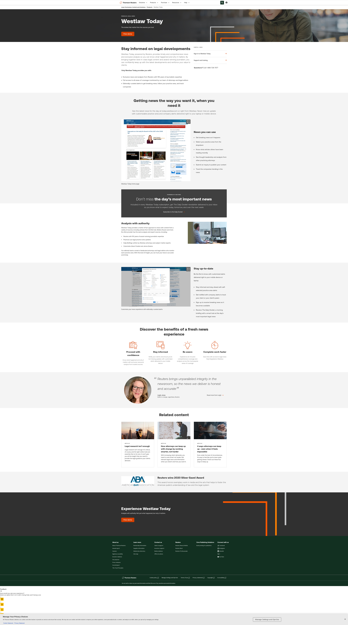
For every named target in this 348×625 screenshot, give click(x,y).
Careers (114, 551)
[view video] (207, 233)
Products (153, 2)
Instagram (222, 548)
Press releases (116, 562)
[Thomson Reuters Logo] (128, 2)
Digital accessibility (117, 554)
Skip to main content (8, 1)
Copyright (210, 578)
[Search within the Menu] (222, 2)
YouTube (221, 557)
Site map (135, 554)
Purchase (164, 2)
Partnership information (139, 545)
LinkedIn (221, 551)
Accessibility (220, 578)
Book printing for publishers (204, 545)
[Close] (345, 619)
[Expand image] (188, 121)
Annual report (116, 548)
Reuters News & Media (181, 545)
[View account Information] (226, 2)
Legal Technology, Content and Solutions (133, 7)
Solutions (142, 2)
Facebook (222, 545)
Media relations (158, 551)
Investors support (159, 548)
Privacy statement (198, 578)
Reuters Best (179, 548)
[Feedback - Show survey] (1, 591)
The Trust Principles (117, 568)
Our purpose (115, 559)
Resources (175, 2)
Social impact (116, 565)
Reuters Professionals (181, 551)
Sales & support (158, 545)
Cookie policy (153, 578)
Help (185, 2)
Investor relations (117, 557)
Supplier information (138, 548)
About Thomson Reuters (119, 545)
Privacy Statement (19, 623)
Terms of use (184, 578)
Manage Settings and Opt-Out (170, 578)
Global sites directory (139, 551)
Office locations (158, 554)
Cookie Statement (8, 623)
